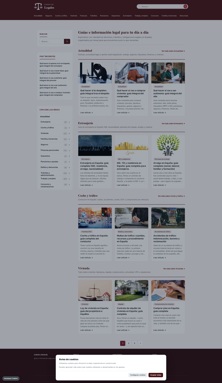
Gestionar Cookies (11, 378)
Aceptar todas (155, 375)
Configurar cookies (137, 375)
